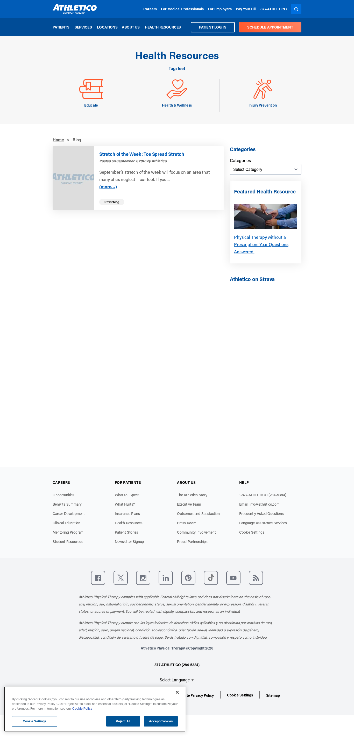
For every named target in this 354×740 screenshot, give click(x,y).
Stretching (111, 202)
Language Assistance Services (263, 522)
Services (83, 27)
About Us (131, 27)
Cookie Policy (82, 708)
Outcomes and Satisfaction (198, 513)
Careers (150, 8)
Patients (61, 27)
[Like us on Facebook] (98, 578)
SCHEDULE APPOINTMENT (270, 27)
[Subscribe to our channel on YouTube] (233, 578)
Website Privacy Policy (195, 695)
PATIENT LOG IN (212, 27)
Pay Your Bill (246, 8)
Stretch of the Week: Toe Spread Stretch (141, 154)
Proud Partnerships (192, 541)
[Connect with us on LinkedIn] (166, 578)
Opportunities (63, 494)
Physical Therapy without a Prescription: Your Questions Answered (261, 244)
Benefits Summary (67, 504)
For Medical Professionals (182, 8)
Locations (107, 27)
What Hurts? (125, 504)
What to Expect (127, 494)
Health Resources (163, 27)
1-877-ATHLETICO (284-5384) (262, 494)
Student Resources (68, 541)
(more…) (108, 187)
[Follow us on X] (121, 578)
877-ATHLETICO (273, 8)
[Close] (177, 692)
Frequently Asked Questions (261, 513)
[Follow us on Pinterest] (188, 578)
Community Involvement (196, 532)
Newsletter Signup (129, 541)
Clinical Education (66, 522)
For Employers (220, 8)
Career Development (69, 513)
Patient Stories (126, 532)
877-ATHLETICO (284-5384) (177, 664)
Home (58, 139)
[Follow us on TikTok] (211, 578)
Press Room (186, 522)
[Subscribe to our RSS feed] (256, 578)
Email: (259, 504)
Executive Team (189, 504)
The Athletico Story (192, 494)
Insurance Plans (127, 513)
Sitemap (273, 695)
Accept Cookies (161, 721)
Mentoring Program (68, 532)
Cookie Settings (251, 532)
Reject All (123, 721)
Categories (240, 160)
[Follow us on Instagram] (143, 578)
